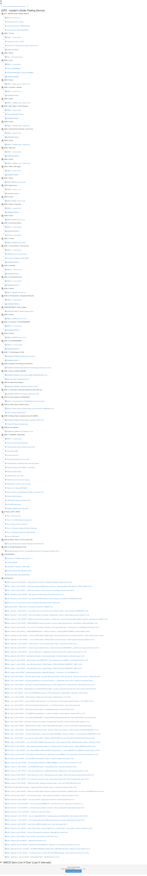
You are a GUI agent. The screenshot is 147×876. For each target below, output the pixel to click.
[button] (1, 1)
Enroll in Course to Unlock (73, 871)
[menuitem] (1, 4)
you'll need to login (80, 869)
